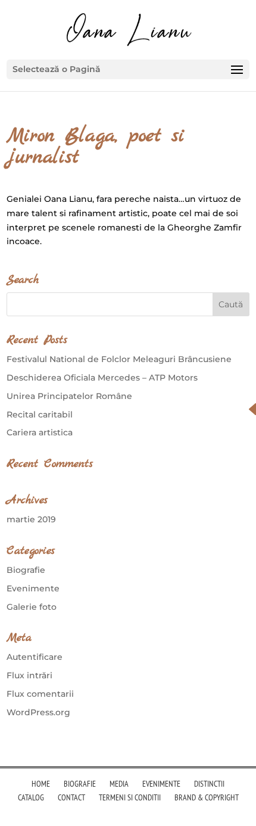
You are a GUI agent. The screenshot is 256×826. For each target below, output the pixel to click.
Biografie (26, 570)
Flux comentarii (40, 693)
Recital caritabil (40, 414)
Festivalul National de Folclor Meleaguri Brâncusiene (119, 359)
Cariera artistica (40, 432)
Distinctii (209, 783)
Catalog (31, 797)
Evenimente (33, 588)
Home (41, 783)
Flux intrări (29, 675)
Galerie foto (32, 606)
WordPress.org (38, 712)
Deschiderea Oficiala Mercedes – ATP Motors (102, 377)
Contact (71, 797)
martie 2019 (31, 519)
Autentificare (35, 657)
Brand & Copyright (206, 797)
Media (119, 783)
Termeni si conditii (130, 797)
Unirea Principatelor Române (69, 396)
